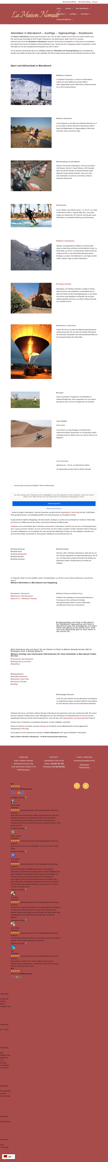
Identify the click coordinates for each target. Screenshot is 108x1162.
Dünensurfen (60, 425)
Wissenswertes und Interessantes (74, 718)
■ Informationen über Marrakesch (22, 659)
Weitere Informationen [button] (54, 508)
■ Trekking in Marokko (63, 284)
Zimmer (68, 8)
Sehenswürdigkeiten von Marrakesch (72, 41)
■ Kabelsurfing (61, 205)
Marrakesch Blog (84, 2)
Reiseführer (61, 14)
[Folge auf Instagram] (86, 786)
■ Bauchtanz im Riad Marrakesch (22, 596)
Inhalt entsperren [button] (54, 503)
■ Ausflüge (14, 684)
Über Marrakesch (82, 8)
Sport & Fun (73, 39)
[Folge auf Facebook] (77, 786)
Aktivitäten (85, 14)
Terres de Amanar (62, 461)
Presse (94, 2)
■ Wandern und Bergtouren (65, 241)
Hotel (59, 8)
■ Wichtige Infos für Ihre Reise (21, 661)
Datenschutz (84, 767)
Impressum (84, 765)
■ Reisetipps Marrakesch (19, 676)
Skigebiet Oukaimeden (66, 79)
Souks (52, 44)
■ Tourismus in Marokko (19, 681)
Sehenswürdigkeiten (64, 19)
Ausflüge (73, 14)
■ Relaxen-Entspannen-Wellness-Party (69, 593)
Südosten (21, 726)
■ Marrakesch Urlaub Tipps (20, 679)
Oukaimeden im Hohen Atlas (70, 512)
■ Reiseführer (15, 664)
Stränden (43, 726)
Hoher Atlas (25, 728)
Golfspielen (14, 526)
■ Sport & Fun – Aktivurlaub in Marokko (24, 598)
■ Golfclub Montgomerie (19, 554)
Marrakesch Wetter (69, 2)
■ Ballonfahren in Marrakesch (66, 325)
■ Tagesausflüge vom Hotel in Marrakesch (75, 622)
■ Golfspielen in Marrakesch (20, 593)
